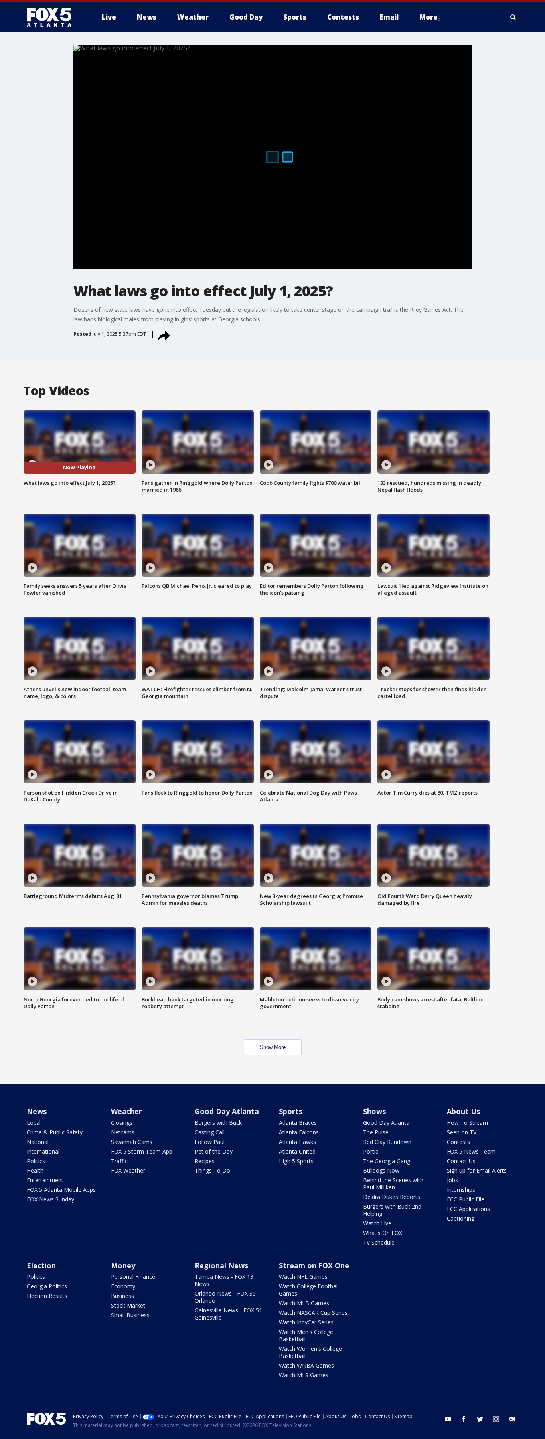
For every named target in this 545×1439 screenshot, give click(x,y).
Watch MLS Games (303, 1375)
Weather (126, 1111)
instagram (496, 1419)
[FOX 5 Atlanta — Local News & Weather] (53, 17)
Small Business (130, 1315)
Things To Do (212, 1170)
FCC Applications (468, 1209)
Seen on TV (461, 1132)
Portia (371, 1151)
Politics (36, 1161)
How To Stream (467, 1122)
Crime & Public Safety (55, 1132)
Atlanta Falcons (299, 1132)
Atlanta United (297, 1151)
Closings (121, 1122)
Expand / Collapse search (513, 17)
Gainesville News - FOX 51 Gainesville (228, 1313)
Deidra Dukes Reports (391, 1197)
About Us (463, 1111)
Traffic (119, 1161)
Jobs (452, 1180)
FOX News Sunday (50, 1199)
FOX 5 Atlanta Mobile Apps (61, 1189)
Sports (290, 1111)
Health (35, 1170)
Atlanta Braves (298, 1122)
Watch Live (377, 1223)
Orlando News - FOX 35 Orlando (225, 1297)
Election (41, 1265)
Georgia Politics (47, 1286)
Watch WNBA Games (306, 1365)
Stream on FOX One (314, 1265)
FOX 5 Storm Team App (141, 1151)
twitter (480, 1419)
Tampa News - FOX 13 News (224, 1280)
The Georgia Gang (386, 1161)
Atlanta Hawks (297, 1142)
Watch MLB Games (304, 1303)
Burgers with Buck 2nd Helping (392, 1210)
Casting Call (210, 1132)
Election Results (47, 1296)
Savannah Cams (131, 1142)
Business (122, 1296)
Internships (461, 1189)
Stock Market (128, 1305)
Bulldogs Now (381, 1170)
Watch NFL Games (303, 1276)
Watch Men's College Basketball (306, 1335)
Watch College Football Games (309, 1289)
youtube (448, 1419)
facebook (464, 1419)
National (38, 1142)
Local (34, 1122)
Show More (273, 1047)
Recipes (205, 1161)
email (512, 1419)
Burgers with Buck (218, 1122)
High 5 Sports (296, 1161)
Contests (458, 1142)
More (428, 17)
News (37, 1111)
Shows (374, 1111)
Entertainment (45, 1180)
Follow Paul (210, 1142)
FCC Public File (465, 1199)
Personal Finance (133, 1276)
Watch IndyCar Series (306, 1322)
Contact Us (461, 1161)
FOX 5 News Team (471, 1151)
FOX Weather (128, 1170)
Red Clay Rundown (387, 1142)
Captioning (460, 1218)
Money (123, 1265)
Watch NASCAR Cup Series (313, 1312)
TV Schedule (379, 1242)
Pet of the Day (214, 1151)
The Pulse (376, 1132)
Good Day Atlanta (227, 1111)
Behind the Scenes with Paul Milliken (393, 1183)
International (43, 1151)
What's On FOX (382, 1233)
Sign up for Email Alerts (477, 1170)
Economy (123, 1286)
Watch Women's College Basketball (310, 1352)
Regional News (221, 1265)
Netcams (122, 1132)
